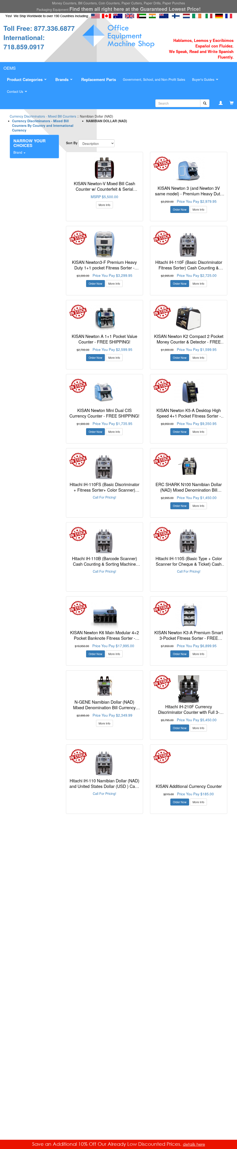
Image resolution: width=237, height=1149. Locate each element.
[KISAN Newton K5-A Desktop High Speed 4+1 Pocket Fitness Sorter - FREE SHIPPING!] (188, 393)
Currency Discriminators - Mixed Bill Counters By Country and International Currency (42, 125)
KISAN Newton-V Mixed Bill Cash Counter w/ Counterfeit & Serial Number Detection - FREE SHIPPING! (104, 188)
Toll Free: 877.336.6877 (39, 28)
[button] (27, 80)
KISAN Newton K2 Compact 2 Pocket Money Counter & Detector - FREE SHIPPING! (188, 341)
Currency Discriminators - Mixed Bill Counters (43, 116)
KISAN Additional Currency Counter (189, 786)
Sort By (72, 143)
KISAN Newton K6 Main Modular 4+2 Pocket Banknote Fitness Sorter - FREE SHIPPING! (104, 637)
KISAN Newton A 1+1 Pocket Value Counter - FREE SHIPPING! (104, 339)
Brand (18, 152)
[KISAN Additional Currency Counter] (188, 763)
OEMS (9, 68)
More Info (104, 205)
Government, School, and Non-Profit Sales (154, 79)
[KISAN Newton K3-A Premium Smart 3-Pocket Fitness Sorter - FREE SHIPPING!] (188, 615)
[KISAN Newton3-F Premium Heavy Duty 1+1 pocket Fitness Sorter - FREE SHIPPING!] (104, 245)
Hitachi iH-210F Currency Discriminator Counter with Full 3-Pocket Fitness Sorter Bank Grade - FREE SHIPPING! (189, 714)
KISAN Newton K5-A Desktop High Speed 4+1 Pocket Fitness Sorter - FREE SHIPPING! (188, 415)
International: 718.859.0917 (24, 42)
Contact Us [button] (15, 91)
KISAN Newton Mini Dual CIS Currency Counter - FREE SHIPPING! (104, 413)
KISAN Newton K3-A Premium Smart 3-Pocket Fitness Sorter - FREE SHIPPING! (188, 637)
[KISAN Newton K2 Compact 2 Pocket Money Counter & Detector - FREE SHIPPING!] (188, 319)
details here (194, 1144)
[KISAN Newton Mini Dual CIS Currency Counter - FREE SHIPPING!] (104, 393)
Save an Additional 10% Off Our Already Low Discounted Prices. (107, 1144)
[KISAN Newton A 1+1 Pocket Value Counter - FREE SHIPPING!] (104, 319)
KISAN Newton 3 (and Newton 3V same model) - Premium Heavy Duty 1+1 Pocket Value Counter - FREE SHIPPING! (188, 196)
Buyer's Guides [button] (203, 79)
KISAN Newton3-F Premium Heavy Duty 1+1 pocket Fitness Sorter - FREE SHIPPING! (104, 267)
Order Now (180, 209)
